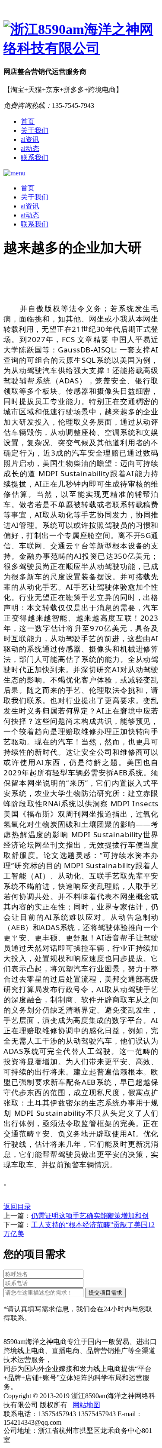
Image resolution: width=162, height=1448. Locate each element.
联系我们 (34, 157)
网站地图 (86, 1404)
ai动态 (30, 148)
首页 (28, 121)
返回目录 (17, 1206)
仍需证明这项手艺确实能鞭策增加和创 (90, 1215)
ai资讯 (30, 139)
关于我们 (34, 130)
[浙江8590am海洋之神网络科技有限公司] (81, 39)
